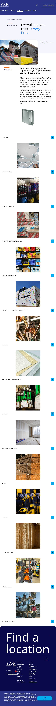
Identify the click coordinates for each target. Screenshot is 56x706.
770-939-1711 (32, 679)
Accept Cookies (44, 698)
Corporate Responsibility (21, 681)
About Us (19, 669)
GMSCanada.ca (12, 674)
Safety (18, 671)
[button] (37, 5)
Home (8, 19)
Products (13, 19)
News (35, 10)
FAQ (18, 678)
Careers (19, 673)
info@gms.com (33, 681)
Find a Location (48, 5)
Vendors (19, 676)
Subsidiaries (4, 10)
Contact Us (20, 675)
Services (19, 666)
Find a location (28, 643)
